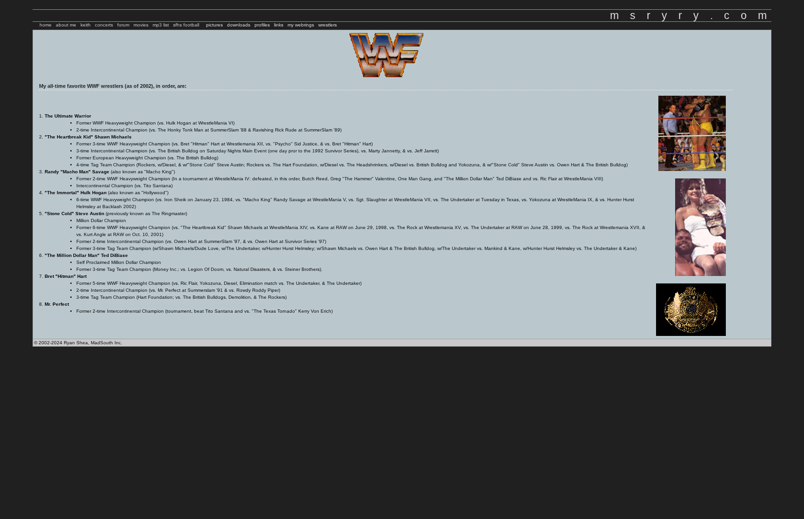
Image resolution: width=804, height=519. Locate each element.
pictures (214, 24)
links (278, 24)
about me (66, 24)
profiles (262, 24)
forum (123, 24)
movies (141, 24)
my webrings (301, 24)
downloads (238, 24)
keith (85, 24)
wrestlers (327, 24)
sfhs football (186, 24)
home (46, 24)
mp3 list (161, 24)
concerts (104, 24)
